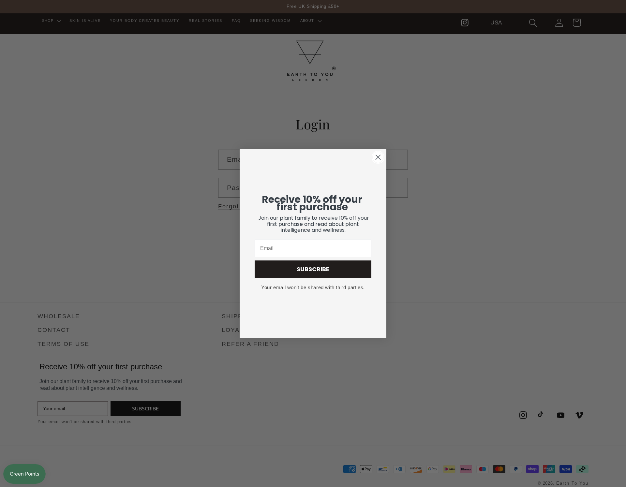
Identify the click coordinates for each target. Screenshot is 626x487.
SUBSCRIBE (313, 269)
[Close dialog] (378, 157)
